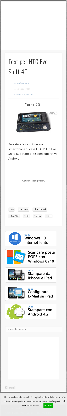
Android (17, 94)
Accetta (48, 405)
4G (12, 209)
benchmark (40, 209)
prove (38, 216)
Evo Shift (15, 216)
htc (27, 216)
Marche (29, 94)
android (25, 209)
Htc (23, 94)
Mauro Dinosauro (21, 83)
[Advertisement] (33, 26)
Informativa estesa (30, 405)
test (50, 216)
